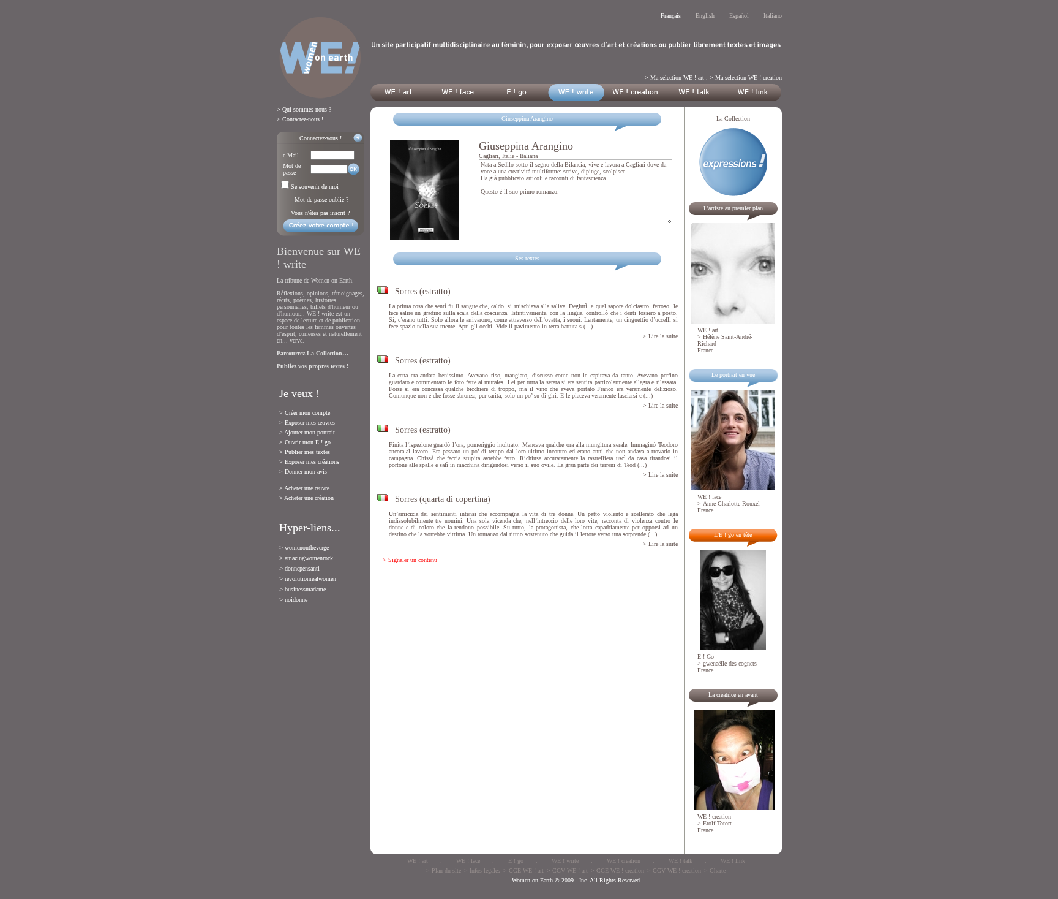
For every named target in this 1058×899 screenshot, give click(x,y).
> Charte (715, 870)
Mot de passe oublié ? (321, 199)
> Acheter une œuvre (304, 488)
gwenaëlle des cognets (730, 663)
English (705, 15)
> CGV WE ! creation (674, 870)
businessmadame (305, 589)
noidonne (296, 599)
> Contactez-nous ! (300, 119)
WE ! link (733, 860)
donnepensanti (302, 568)
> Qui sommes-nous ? (304, 109)
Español (739, 15)
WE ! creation (623, 860)
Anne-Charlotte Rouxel (731, 503)
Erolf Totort (717, 823)
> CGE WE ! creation (617, 870)
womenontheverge (307, 547)
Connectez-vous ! (320, 138)
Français (671, 15)
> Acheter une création (306, 498)
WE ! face (468, 860)
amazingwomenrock (309, 558)
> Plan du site (443, 870)
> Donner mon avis (303, 471)
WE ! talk (680, 860)
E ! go (515, 860)
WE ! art (417, 860)
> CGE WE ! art (523, 870)
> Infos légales (482, 870)
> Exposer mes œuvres (307, 422)
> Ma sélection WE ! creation (746, 77)
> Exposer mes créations (309, 461)
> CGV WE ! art (567, 870)
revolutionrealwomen (310, 578)
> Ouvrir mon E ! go (305, 442)
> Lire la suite (660, 336)
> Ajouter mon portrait (307, 432)
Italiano (772, 15)
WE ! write (565, 860)
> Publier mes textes (304, 452)
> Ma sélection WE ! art (674, 77)
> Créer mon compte (304, 412)
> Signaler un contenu (410, 559)
